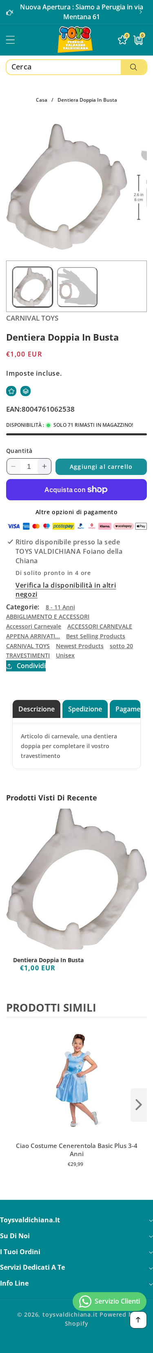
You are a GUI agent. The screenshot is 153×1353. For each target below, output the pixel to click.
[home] (76, 1344)
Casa (41, 100)
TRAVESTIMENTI (28, 655)
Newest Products (80, 646)
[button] (141, 12)
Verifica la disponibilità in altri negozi (66, 590)
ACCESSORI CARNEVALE (99, 626)
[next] (139, 1105)
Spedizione (85, 708)
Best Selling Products (95, 636)
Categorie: (23, 606)
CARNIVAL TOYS (28, 646)
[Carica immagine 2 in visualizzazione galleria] (77, 287)
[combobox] (76, 67)
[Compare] (25, 391)
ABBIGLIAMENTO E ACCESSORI (47, 616)
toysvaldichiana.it (70, 1314)
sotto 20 (121, 646)
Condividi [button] (31, 665)
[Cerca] (133, 67)
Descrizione (36, 708)
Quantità (19, 451)
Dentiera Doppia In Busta (48, 960)
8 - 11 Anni (60, 607)
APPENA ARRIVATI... (33, 636)
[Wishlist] (11, 391)
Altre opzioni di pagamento (76, 512)
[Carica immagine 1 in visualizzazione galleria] (33, 287)
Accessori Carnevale (33, 626)
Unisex (65, 655)
